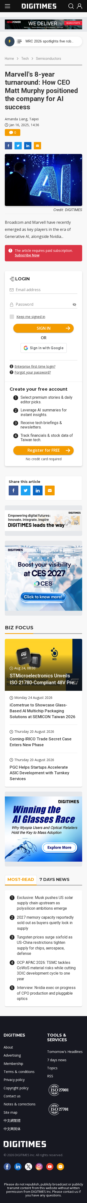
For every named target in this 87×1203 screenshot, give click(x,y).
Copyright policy (16, 1088)
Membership (13, 1063)
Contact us (12, 1096)
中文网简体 (12, 1128)
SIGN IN (44, 328)
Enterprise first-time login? (34, 366)
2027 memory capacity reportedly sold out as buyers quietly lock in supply (45, 923)
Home (9, 59)
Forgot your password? (32, 372)
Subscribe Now (27, 255)
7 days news (56, 1060)
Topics (52, 1068)
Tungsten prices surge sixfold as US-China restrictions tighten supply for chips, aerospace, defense (44, 945)
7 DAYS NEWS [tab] (54, 879)
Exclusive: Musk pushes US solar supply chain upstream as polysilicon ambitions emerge (45, 903)
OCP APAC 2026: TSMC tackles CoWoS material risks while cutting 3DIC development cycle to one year (46, 970)
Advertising (12, 1055)
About (8, 1047)
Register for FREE (44, 450)
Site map (10, 1112)
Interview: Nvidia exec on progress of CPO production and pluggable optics (46, 993)
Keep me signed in (30, 316)
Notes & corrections (20, 1104)
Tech (25, 59)
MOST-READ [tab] (20, 879)
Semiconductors (48, 59)
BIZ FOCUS (19, 628)
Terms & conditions (19, 1071)
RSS (50, 1076)
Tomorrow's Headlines (65, 1051)
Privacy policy (14, 1079)
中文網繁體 (12, 1120)
